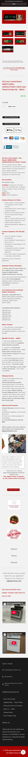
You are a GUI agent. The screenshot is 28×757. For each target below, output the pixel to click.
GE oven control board (18, 68)
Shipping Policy (8, 702)
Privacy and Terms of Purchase (12, 705)
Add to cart (11, 106)
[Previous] (4, 443)
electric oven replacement (8, 68)
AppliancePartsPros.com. (9, 431)
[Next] (23, 443)
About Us (6, 709)
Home (3, 61)
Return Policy (18, 702)
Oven (6, 61)
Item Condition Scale (9, 715)
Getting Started (8, 712)
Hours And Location (9, 699)
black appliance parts (20, 67)
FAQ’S (13, 709)
